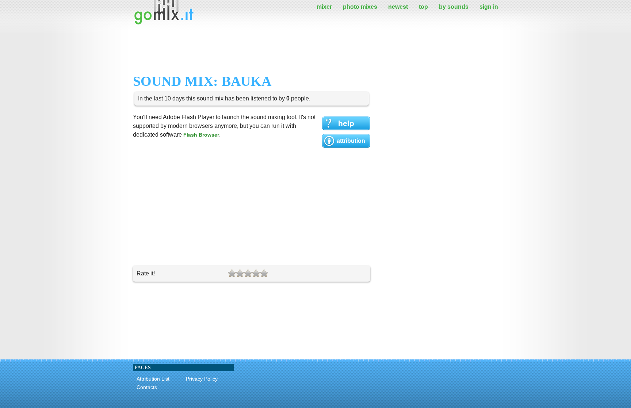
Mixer (324, 7)
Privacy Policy (202, 379)
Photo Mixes (360, 7)
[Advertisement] (266, 49)
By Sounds (454, 7)
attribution (351, 141)
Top (423, 7)
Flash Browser (201, 135)
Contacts (147, 387)
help (346, 123)
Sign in (488, 7)
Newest (398, 7)
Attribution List (153, 379)
